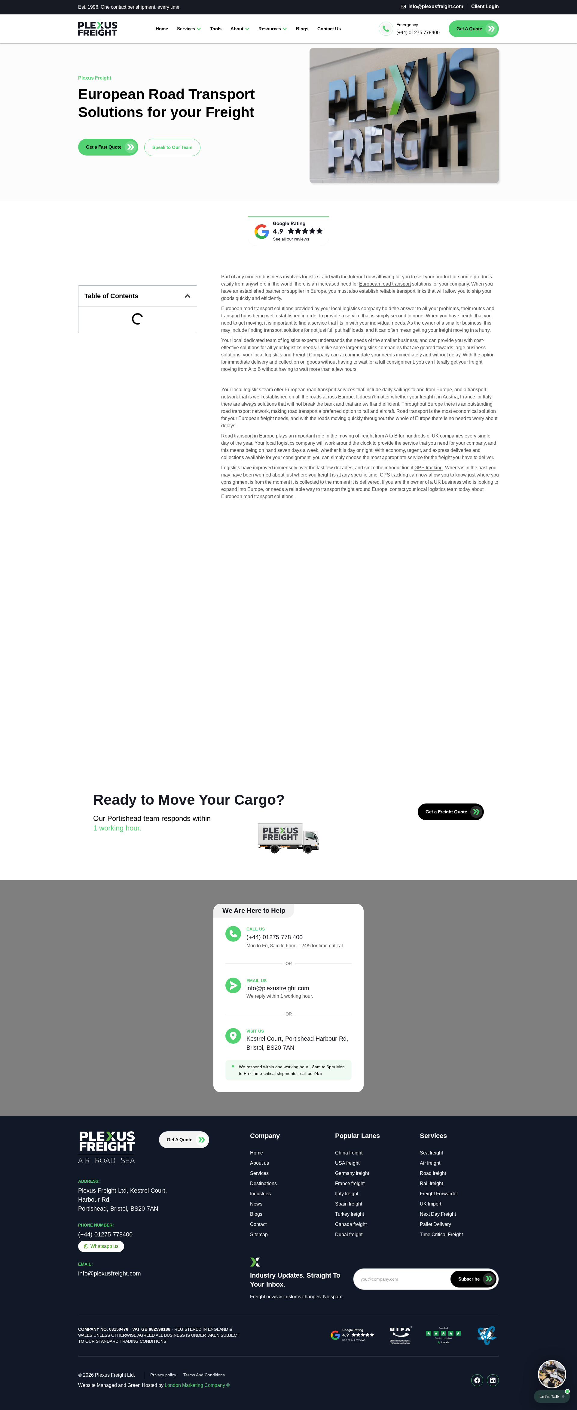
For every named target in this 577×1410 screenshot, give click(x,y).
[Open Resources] (284, 29)
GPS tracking (428, 467)
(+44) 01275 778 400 (274, 937)
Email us (256, 980)
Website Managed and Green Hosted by (154, 1385)
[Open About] (247, 29)
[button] (187, 296)
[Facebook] (477, 1380)
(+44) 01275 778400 (418, 32)
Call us (255, 929)
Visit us (255, 1031)
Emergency (407, 24)
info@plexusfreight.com (277, 988)
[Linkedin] (493, 1380)
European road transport (385, 283)
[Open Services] (199, 29)
